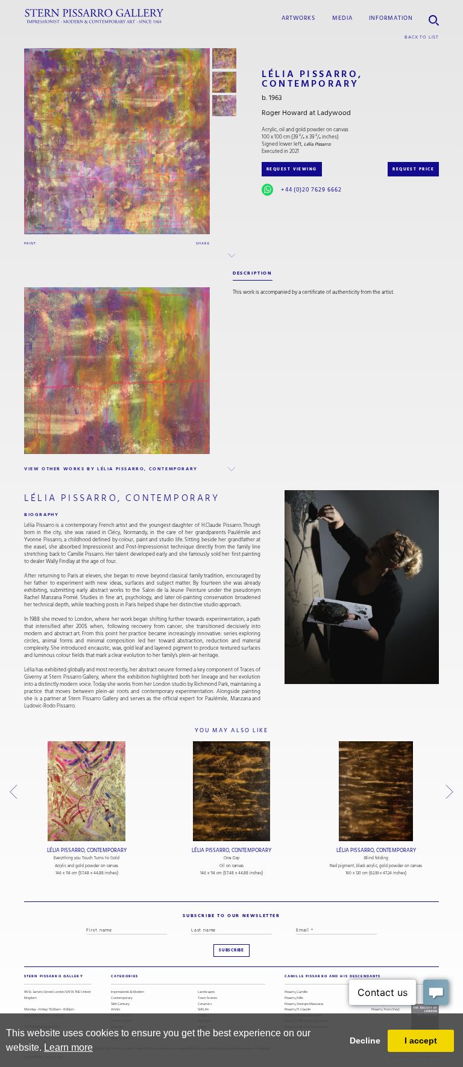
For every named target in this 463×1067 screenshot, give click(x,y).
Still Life (203, 1009)
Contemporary (122, 998)
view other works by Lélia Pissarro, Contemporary (111, 469)
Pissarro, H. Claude (297, 1009)
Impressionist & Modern (127, 992)
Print (30, 243)
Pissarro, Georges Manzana (304, 1004)
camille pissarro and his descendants (332, 976)
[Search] (434, 16)
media (342, 18)
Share (203, 243)
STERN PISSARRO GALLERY (53, 976)
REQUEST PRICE (413, 169)
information (391, 18)
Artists (115, 1009)
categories (124, 976)
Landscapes (206, 992)
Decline (365, 1040)
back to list (422, 37)
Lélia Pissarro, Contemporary (87, 850)
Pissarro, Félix (294, 998)
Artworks (298, 18)
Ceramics (205, 1004)
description (252, 273)
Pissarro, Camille (296, 992)
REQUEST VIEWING (291, 169)
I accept (421, 1040)
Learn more (68, 1047)
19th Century (120, 1004)
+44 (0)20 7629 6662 (311, 189)
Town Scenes (207, 998)
